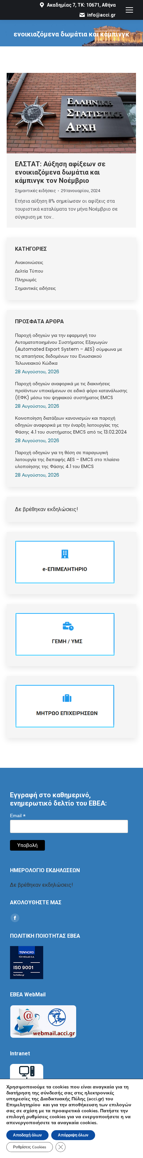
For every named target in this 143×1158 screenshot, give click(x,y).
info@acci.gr (101, 15)
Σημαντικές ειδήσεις (35, 190)
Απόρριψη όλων (73, 1135)
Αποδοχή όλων (27, 1135)
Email (18, 816)
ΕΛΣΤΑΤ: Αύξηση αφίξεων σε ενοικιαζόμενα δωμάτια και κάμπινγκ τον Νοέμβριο (60, 172)
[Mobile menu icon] (129, 10)
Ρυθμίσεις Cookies (29, 1147)
